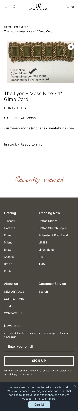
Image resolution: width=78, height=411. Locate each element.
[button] (6, 6)
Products (20, 26)
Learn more (48, 398)
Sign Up (39, 361)
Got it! (39, 405)
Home (8, 26)
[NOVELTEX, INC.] (39, 6)
